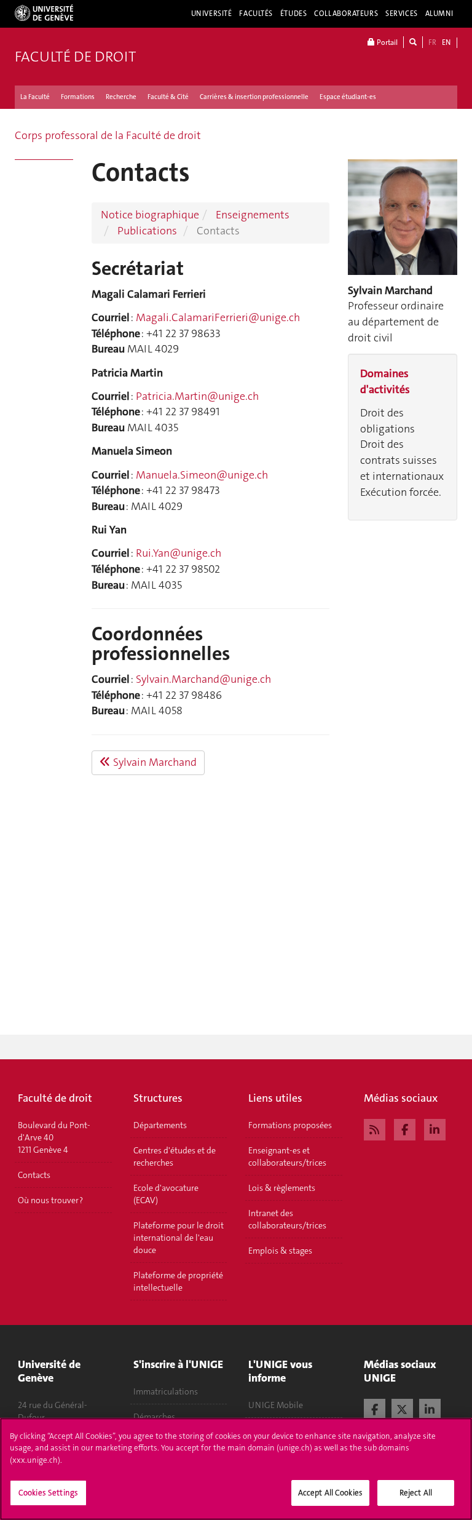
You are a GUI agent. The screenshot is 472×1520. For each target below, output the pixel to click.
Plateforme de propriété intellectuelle (178, 1281)
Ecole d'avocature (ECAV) (166, 1194)
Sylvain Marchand (154, 762)
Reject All (415, 1492)
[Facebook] (405, 1128)
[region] (236, 1469)
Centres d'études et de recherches (174, 1156)
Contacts (34, 1174)
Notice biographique (150, 214)
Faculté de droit (75, 56)
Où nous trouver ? (50, 1200)
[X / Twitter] (402, 1408)
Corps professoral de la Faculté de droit (108, 135)
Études (293, 13)
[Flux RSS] (374, 1128)
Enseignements (252, 214)
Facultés (256, 13)
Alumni (439, 13)
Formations (78, 96)
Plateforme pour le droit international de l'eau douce (178, 1237)
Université (211, 13)
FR (432, 42)
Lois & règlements (281, 1187)
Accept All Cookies (330, 1492)
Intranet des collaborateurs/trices (287, 1219)
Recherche (121, 96)
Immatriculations (165, 1391)
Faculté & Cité (168, 96)
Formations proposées (290, 1125)
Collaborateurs (346, 13)
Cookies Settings (48, 1492)
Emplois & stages (280, 1250)
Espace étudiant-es (348, 96)
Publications (147, 230)
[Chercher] (413, 42)
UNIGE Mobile (275, 1405)
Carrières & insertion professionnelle (254, 96)
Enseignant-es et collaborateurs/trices (287, 1156)
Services (401, 13)
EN (446, 42)
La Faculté (35, 96)
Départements (160, 1125)
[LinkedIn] (435, 1128)
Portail (386, 42)
